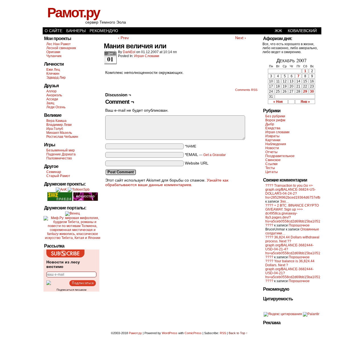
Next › (240, 38)
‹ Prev (123, 38)
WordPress (169, 333)
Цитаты (271, 172)
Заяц (50, 103)
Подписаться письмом (71, 289)
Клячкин (52, 74)
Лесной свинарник (61, 48)
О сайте (53, 30)
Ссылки (271, 164)
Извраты (272, 136)
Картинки (272, 140)
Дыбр (269, 124)
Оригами (53, 52)
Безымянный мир (60, 150)
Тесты (270, 168)
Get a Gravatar (214, 155)
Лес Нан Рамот (58, 44)
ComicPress (193, 333)
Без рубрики (275, 116)
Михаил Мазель (59, 133)
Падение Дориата (61, 154)
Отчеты (271, 152)
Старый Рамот (58, 176)
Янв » (305, 102)
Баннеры (76, 30)
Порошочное (299, 225)
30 (312, 91)
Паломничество (59, 158)
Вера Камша (56, 121)
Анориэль (54, 95)
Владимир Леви (59, 125)
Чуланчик (53, 56)
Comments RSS (246, 89)
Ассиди (52, 99)
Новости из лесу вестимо (63, 264)
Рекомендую (104, 30)
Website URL (196, 163)
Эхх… (284, 201)
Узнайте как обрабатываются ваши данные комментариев (166, 182)
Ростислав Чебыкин (62, 137)
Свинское (273, 160)
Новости (272, 148)
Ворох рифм (275, 120)
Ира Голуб (54, 129)
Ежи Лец (53, 70)
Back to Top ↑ (238, 333)
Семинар (53, 172)
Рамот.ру (73, 12)
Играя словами (146, 56)
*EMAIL (205, 154)
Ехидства (272, 128)
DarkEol (129, 52)
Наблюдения (275, 144)
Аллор (51, 91)
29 (305, 91)
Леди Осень (55, 107)
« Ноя (278, 102)
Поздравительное (280, 156)
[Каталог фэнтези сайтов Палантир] (311, 314)
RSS (223, 333)
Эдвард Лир (56, 78)
